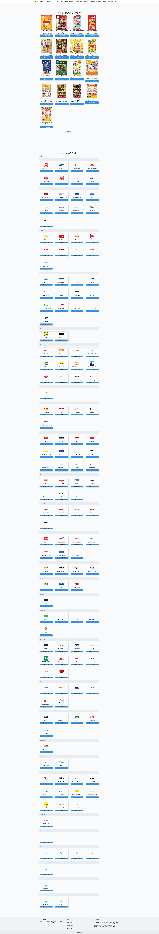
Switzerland (105, 920)
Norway (99, 925)
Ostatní (103, 1)
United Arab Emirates (113, 923)
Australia (102, 928)
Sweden (103, 925)
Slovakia (103, 923)
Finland (107, 925)
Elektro (56, 1)
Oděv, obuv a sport (73, 1)
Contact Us (69, 928)
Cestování (98, 1)
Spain (98, 920)
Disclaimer (69, 926)
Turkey (95, 920)
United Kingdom (97, 926)
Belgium (110, 922)
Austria (99, 922)
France (106, 922)
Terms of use (70, 925)
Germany (116, 920)
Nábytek (92, 1)
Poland (107, 923)
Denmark (96, 925)
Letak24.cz (81, 932)
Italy (114, 925)
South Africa (111, 928)
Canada (107, 926)
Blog (115, 1)
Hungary (111, 925)
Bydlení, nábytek (64, 1)
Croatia (101, 920)
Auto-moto (109, 1)
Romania (103, 926)
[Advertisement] (69, 7)
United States (112, 926)
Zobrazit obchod (46, 170)
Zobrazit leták (47, 35)
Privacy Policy (70, 922)
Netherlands (115, 922)
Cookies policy (70, 924)
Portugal (95, 923)
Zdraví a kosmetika (84, 1)
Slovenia (99, 923)
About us (69, 921)
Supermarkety (50, 1)
